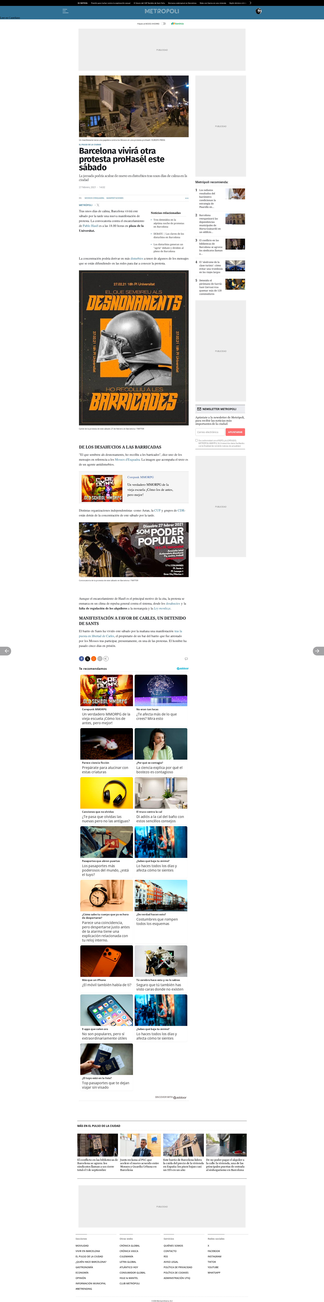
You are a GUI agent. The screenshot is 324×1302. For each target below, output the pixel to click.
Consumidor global (132, 1272)
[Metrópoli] (162, 11)
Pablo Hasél (90, 225)
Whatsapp (214, 1272)
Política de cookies (176, 1272)
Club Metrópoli (130, 1283)
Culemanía (126, 1256)
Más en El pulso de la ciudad (98, 1126)
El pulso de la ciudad (90, 144)
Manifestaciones (114, 198)
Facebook (214, 1251)
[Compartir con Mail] (99, 658)
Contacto (170, 1251)
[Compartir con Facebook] (81, 658)
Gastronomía (84, 1267)
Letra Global (128, 1261)
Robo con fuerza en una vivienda (213, 3)
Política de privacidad (178, 1267)
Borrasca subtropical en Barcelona (182, 3)
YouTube (213, 1267)
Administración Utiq (177, 1278)
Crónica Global (130, 1245)
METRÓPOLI (86, 205)
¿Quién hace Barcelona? (91, 1261)
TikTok (212, 1261)
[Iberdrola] (177, 23)
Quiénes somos (173, 1245)
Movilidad (82, 1245)
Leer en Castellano (10, 17)
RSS (166, 1256)
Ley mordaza (162, 608)
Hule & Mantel (129, 1278)
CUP (157, 510)
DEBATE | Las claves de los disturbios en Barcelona (169, 235)
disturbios (137, 258)
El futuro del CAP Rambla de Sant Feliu (149, 3)
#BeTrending (84, 1288)
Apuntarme (235, 432)
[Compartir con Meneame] (93, 658)
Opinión (81, 1278)
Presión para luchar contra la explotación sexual (110, 3)
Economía (82, 1272)
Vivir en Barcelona (88, 1251)
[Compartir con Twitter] (87, 658)
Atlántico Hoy (129, 1267)
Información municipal (91, 1283)
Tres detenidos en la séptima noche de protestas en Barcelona (169, 223)
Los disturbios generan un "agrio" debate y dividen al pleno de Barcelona (169, 248)
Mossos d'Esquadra (94, 198)
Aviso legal (171, 1261)
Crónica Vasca (129, 1251)
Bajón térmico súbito (238, 3)
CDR (181, 510)
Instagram (214, 1256)
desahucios (173, 603)
